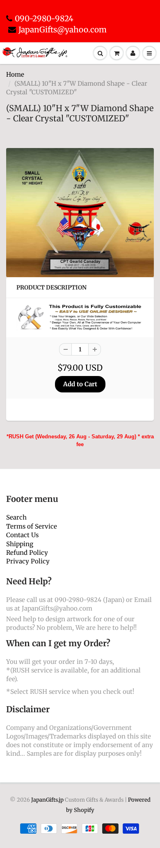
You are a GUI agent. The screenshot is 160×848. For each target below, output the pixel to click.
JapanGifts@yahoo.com (62, 29)
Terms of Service (31, 526)
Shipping (19, 544)
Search (16, 517)
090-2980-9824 (44, 18)
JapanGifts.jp (47, 799)
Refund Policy (27, 552)
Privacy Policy (28, 561)
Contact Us (22, 535)
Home (15, 74)
